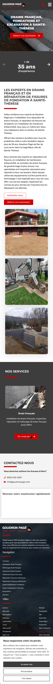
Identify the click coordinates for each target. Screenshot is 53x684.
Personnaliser (26, 671)
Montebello (43, 611)
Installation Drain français (12, 564)
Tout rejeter (26, 678)
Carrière (6, 595)
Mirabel (42, 608)
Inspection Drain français (12, 571)
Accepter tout (26, 664)
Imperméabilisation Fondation (13, 585)
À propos (6, 561)
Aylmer (5, 608)
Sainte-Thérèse (44, 631)
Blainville (6, 611)
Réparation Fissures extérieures (14, 581)
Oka (40, 615)
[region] (26, 660)
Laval (5, 625)
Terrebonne (7, 631)
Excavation (7, 591)
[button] (4, 64)
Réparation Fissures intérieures (14, 578)
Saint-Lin (6, 635)
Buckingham (7, 615)
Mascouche (7, 628)
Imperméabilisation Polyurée (13, 588)
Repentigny (43, 621)
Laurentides (7, 621)
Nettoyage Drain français (12, 568)
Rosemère (43, 625)
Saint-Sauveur (44, 635)
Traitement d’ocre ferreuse (12, 574)
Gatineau (6, 618)
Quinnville (42, 618)
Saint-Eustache (44, 628)
